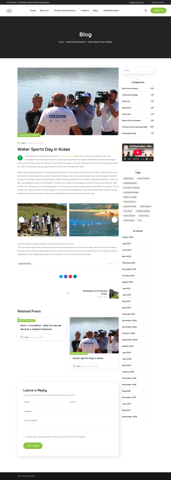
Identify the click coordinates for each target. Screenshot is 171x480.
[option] (42, 328)
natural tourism (129, 202)
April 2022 (126, 256)
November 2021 (129, 269)
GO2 (23, 143)
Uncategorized (129, 133)
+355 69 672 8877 (157, 3)
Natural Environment (76, 42)
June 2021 (126, 295)
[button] (145, 10)
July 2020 (126, 352)
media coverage (130, 197)
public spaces (145, 206)
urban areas (144, 216)
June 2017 (126, 404)
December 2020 (129, 320)
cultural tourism (143, 178)
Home (61, 42)
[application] (138, 152)
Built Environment (130, 88)
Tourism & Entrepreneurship (134, 127)
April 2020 (126, 365)
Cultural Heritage (130, 95)
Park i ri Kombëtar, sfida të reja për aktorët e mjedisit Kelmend (41, 327)
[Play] (125, 159)
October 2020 (128, 333)
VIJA (139, 220)
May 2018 (126, 391)
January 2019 (128, 372)
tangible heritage (142, 211)
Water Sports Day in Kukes (88, 358)
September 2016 (129, 416)
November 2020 (129, 327)
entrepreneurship (130, 183)
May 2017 (126, 410)
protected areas (25, 264)
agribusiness (128, 178)
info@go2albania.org (136, 3)
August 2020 (128, 346)
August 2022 (127, 237)
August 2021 (127, 282)
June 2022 (126, 250)
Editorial (126, 101)
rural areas (128, 211)
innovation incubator (132, 188)
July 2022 (126, 243)
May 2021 (126, 301)
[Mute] (147, 159)
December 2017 (129, 397)
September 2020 (129, 340)
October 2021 (128, 275)
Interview (126, 114)
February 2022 (128, 263)
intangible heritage (131, 192)
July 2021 (126, 288)
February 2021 (128, 314)
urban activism (129, 216)
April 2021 (126, 307)
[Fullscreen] (150, 159)
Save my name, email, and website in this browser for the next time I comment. (56, 437)
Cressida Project (66, 156)
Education (126, 108)
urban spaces (129, 220)
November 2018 (129, 384)
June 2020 (127, 359)
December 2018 (129, 378)
